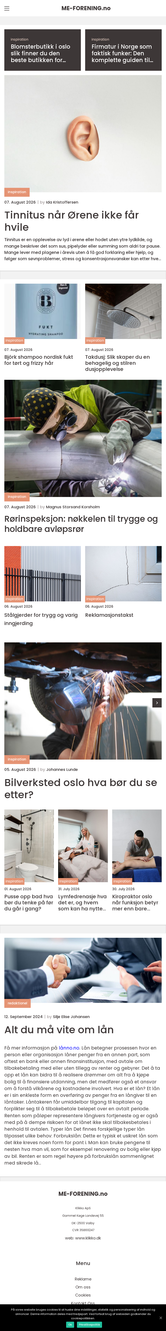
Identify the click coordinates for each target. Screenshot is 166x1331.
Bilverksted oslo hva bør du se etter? (80, 789)
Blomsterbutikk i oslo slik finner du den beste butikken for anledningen (40, 53)
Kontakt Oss (83, 1303)
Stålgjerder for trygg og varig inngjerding (41, 619)
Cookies (83, 1295)
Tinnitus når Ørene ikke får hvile (71, 221)
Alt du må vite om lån (59, 1030)
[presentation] (157, 702)
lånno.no (69, 1048)
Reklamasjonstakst (109, 615)
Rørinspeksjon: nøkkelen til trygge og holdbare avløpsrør (81, 524)
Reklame (83, 1279)
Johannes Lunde (62, 770)
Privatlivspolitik (89, 1324)
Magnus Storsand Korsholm (73, 507)
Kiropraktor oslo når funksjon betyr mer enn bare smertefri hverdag (135, 902)
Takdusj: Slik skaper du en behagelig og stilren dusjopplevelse (117, 363)
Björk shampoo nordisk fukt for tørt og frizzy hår (38, 360)
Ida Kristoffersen (62, 202)
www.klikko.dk (88, 1238)
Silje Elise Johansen (71, 1017)
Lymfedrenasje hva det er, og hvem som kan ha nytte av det (82, 902)
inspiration (19, 39)
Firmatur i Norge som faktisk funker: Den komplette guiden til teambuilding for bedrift (122, 53)
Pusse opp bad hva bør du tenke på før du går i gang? (28, 902)
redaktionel (17, 1003)
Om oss (83, 1287)
